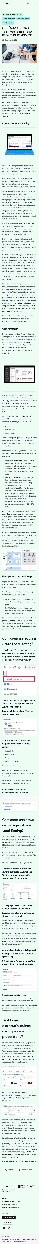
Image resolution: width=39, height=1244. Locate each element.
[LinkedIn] (4, 1228)
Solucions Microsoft (8, 1204)
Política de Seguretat (28, 1239)
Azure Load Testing (9, 18)
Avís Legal (5, 1239)
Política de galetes (7, 1241)
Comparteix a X (12, 1170)
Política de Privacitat (15, 1239)
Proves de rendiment (23, 18)
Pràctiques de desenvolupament (13, 14)
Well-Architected (8, 23)
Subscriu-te (8, 1222)
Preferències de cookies (20, 1241)
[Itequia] (7, 3)
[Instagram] (9, 1228)
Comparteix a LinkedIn (27, 1170)
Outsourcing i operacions (10, 1207)
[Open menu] (35, 3)
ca (28, 3)
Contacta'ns (8, 1217)
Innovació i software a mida (11, 1201)
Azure (23, 223)
